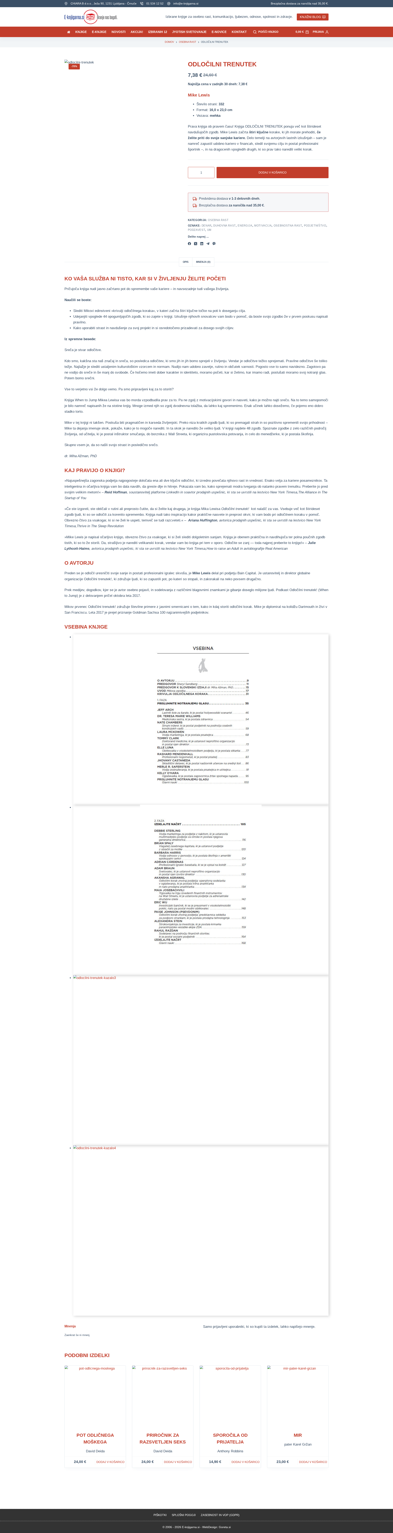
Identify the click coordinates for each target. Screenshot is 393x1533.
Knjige (81, 32)
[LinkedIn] (201, 243)
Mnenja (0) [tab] (203, 262)
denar (206, 225)
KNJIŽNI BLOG (310, 17)
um (209, 229)
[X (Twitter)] (195, 243)
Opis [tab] (186, 262)
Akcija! (137, 32)
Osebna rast (218, 220)
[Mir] (297, 1396)
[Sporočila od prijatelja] (230, 1396)
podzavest (196, 229)
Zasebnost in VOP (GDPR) (220, 1515)
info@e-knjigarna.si (185, 3)
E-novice (219, 32)
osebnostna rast (288, 225)
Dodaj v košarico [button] (110, 1462)
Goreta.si (225, 1527)
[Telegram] (207, 243)
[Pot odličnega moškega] (95, 1396)
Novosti (118, 32)
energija (245, 225)
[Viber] (214, 243)
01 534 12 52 (155, 3)
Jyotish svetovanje (189, 32)
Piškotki (160, 1515)
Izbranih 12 (157, 32)
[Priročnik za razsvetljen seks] (162, 1396)
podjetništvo (315, 225)
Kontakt (239, 32)
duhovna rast (224, 225)
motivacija (263, 225)
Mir (298, 1435)
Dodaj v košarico (273, 172)
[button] (201, 719)
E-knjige (99, 32)
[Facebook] (189, 243)
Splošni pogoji (184, 1515)
